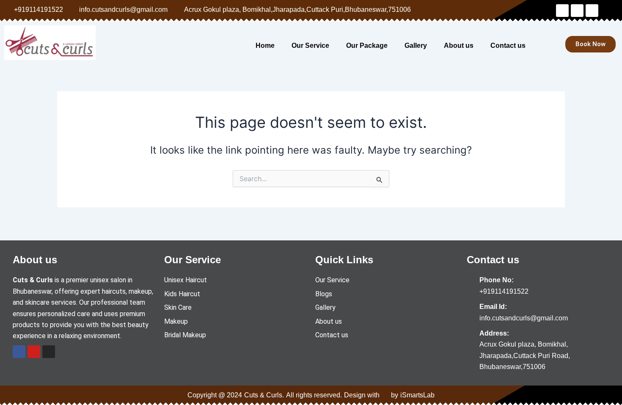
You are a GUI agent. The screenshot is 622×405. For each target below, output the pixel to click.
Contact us (508, 45)
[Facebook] (19, 351)
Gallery (416, 45)
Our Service (310, 45)
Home (265, 45)
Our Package (367, 45)
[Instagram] (48, 351)
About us (458, 45)
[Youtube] (34, 351)
